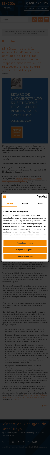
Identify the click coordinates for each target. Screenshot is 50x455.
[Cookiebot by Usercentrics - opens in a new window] (36, 196)
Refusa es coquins (25, 257)
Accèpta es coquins (25, 243)
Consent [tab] (9, 203)
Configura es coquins (24, 250)
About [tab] (40, 203)
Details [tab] (25, 203)
